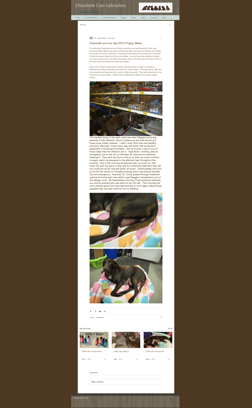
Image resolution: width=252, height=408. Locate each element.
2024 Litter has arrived (155, 351)
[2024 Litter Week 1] (126, 340)
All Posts (83, 25)
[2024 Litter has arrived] (158, 340)
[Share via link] (105, 311)
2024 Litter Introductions (92, 351)
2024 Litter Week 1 (121, 351)
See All (170, 328)
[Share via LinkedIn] (100, 311)
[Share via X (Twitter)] (95, 311)
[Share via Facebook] (90, 311)
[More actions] (161, 38)
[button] (170, 24)
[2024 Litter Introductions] (94, 340)
